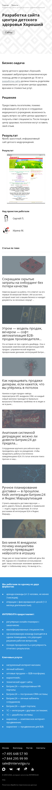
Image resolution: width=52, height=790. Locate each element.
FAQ (3, 780)
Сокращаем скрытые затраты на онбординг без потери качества (22, 282)
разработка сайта (11, 81)
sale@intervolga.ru (16, 763)
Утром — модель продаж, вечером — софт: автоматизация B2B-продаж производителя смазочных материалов (22, 334)
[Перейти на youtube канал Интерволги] (32, 769)
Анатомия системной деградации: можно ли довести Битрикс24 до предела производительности (19, 438)
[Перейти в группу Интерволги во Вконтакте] (11, 769)
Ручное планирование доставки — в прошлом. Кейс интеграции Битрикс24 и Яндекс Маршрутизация (23, 493)
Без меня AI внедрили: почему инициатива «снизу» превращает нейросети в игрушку (19, 548)
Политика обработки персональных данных (19, 785)
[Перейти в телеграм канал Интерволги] (18, 769)
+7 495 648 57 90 (15, 753)
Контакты (40, 748)
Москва (5, 748)
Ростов (29, 748)
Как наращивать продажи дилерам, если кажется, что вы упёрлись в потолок (23, 384)
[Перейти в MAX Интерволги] (3, 769)
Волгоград (17, 748)
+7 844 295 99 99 (15, 758)
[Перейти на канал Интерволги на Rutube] (25, 769)
